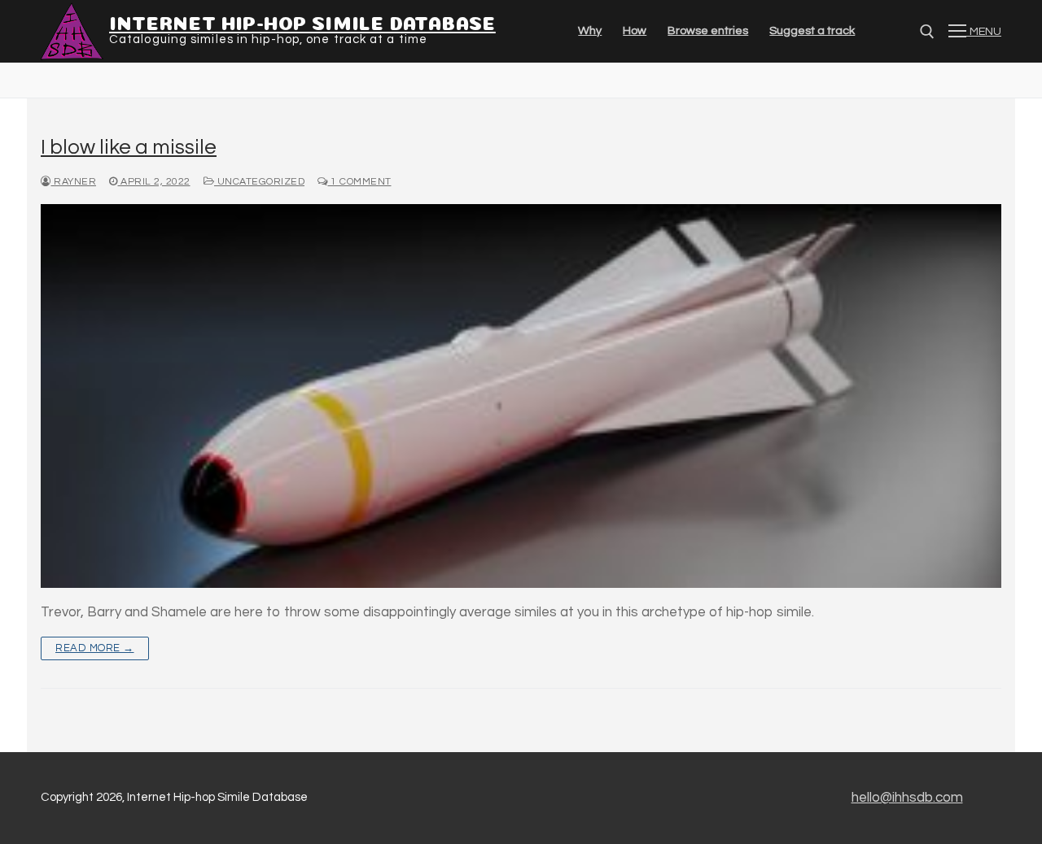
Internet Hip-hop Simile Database (302, 20)
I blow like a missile (129, 147)
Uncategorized (259, 181)
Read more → (94, 648)
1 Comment (360, 181)
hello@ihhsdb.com (907, 797)
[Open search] (927, 31)
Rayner (73, 181)
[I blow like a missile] (521, 396)
